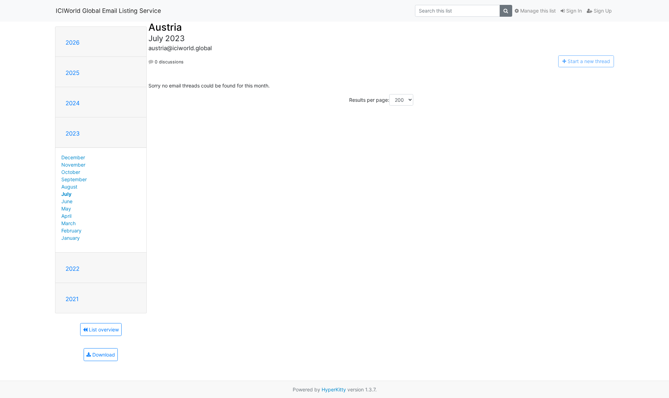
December (73, 157)
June (66, 201)
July (66, 194)
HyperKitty (334, 389)
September (74, 179)
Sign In (573, 11)
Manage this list (537, 11)
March (68, 223)
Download (103, 355)
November (73, 165)
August (69, 187)
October (70, 172)
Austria (165, 27)
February (71, 231)
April (66, 216)
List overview (103, 329)
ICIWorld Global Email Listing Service (108, 10)
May (66, 209)
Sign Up (602, 11)
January (70, 238)
